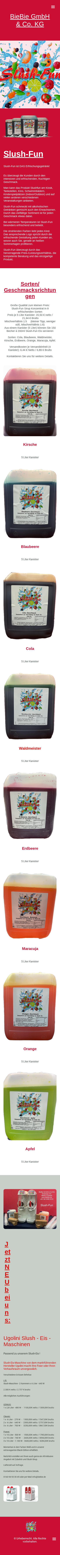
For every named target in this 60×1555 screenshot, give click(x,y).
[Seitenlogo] (30, 1526)
